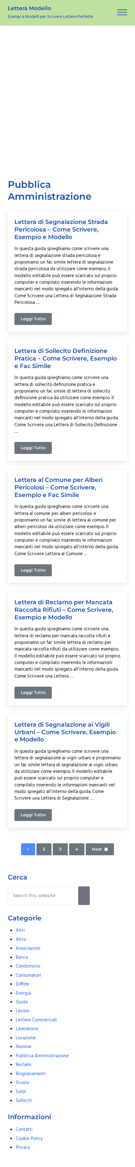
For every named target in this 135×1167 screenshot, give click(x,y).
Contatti (24, 1129)
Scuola (22, 1082)
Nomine (23, 1047)
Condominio (28, 966)
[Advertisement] (67, 96)
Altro (21, 939)
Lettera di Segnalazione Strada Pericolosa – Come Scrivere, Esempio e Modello (61, 229)
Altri (20, 930)
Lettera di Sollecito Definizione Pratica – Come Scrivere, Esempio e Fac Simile (65, 358)
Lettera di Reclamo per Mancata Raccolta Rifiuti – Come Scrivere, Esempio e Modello (63, 610)
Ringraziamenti (31, 1074)
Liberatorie (27, 1029)
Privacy (23, 1147)
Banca (22, 957)
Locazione (26, 1038)
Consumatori (28, 975)
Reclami (23, 1065)
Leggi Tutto (36, 319)
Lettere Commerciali (36, 1020)
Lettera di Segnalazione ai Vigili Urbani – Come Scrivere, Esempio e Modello (65, 732)
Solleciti (24, 1100)
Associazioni (28, 948)
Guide (22, 1002)
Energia (23, 993)
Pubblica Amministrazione (42, 1056)
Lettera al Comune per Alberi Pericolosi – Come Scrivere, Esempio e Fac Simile (58, 487)
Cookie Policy (29, 1138)
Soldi (21, 1092)
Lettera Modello (29, 8)
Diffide (22, 984)
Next (97, 849)
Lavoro (22, 1011)
